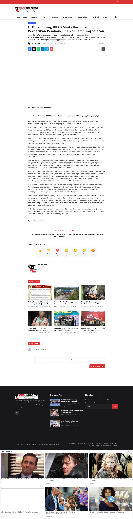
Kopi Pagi (96, 17)
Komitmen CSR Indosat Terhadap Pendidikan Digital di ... (66, 329)
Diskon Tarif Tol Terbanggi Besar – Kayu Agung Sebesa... (66, 303)
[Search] (116, 17)
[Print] (103, 49)
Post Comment (96, 366)
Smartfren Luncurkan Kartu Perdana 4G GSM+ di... (70, 422)
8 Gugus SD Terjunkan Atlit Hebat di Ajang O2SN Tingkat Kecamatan (48, 235)
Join (115, 406)
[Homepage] (27, 9)
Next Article (71, 231)
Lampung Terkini (68, 17)
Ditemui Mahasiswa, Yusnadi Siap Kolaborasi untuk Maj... (91, 303)
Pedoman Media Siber (110, 443)
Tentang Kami (72, 443)
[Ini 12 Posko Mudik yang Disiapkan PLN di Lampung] (55, 402)
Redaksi (80, 443)
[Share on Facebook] (29, 49)
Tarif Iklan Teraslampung (103, 445)
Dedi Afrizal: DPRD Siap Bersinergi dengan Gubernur (85, 234)
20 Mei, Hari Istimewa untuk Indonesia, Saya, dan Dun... (38, 329)
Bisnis (25, 17)
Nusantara (54, 17)
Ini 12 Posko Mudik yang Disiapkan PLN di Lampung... (70, 400)
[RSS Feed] (40, 269)
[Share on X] (34, 49)
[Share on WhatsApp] (38, 49)
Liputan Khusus (83, 17)
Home (18, 17)
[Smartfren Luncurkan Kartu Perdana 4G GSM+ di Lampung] (55, 423)
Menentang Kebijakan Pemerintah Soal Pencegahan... (72, 411)
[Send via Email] (51, 49)
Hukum (44, 17)
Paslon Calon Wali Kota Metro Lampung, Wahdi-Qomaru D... (38, 303)
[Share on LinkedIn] (43, 49)
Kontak (115, 445)
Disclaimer (91, 445)
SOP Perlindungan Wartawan (93, 443)
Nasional (34, 17)
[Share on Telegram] (47, 49)
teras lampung (43, 264)
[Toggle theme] (117, 2)
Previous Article (60, 231)
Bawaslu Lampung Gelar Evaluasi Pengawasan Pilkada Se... (93, 329)
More (105, 17)
